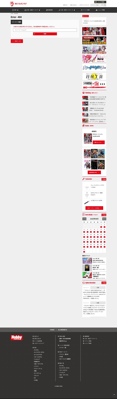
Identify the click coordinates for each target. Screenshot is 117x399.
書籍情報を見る (93, 172)
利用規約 (52, 329)
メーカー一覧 (62, 347)
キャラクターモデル (39, 352)
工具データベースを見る (93, 208)
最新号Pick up (63, 341)
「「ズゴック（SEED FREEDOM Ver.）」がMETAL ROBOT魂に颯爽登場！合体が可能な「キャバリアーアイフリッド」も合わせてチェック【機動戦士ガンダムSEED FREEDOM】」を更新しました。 (94, 294)
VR (34, 378)
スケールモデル (38, 357)
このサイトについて (84, 5)
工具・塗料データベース (91, 338)
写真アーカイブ (63, 352)
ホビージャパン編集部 (65, 359)
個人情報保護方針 (62, 329)
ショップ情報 (88, 343)
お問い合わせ (73, 5)
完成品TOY (37, 361)
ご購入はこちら (97, 142)
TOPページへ (18, 41)
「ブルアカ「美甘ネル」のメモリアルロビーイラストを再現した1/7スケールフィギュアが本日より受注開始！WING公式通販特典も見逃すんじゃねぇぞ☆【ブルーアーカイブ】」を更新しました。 (94, 309)
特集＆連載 (62, 336)
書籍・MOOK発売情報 (65, 338)
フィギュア (37, 359)
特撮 (35, 371)
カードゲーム (37, 373)
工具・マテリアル (38, 364)
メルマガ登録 (101, 2)
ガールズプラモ (38, 354)
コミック (36, 375)
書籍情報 (87, 336)
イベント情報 (88, 341)
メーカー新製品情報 (64, 345)
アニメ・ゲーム (38, 368)
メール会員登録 (38, 341)
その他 (35, 380)
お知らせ (65, 5)
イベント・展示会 (63, 354)
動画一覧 (61, 363)
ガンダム (36, 350)
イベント (36, 366)
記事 (98, 287)
